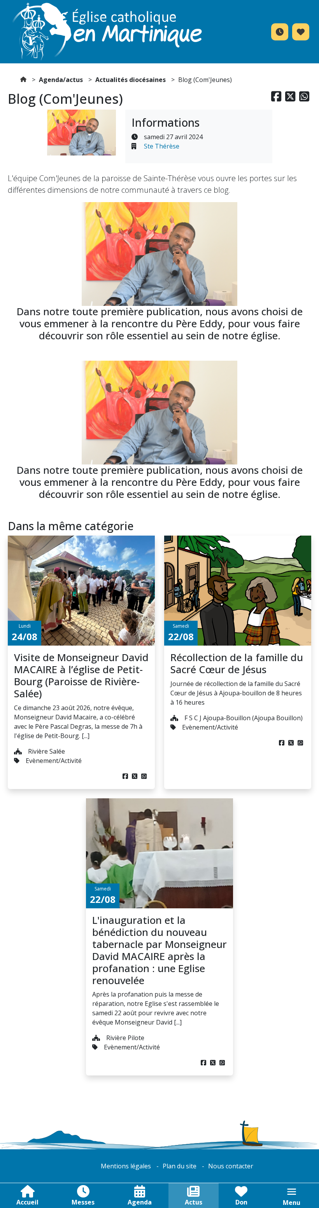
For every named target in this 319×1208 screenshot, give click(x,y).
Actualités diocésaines (130, 79)
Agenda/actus (61, 79)
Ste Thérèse (161, 146)
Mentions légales (126, 1166)
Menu (291, 1202)
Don (241, 1202)
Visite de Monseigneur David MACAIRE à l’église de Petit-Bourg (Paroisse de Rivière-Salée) (81, 675)
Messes (83, 1202)
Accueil (27, 1202)
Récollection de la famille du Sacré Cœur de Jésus (236, 663)
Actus (193, 1202)
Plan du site (179, 1166)
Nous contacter (230, 1166)
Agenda (140, 1202)
